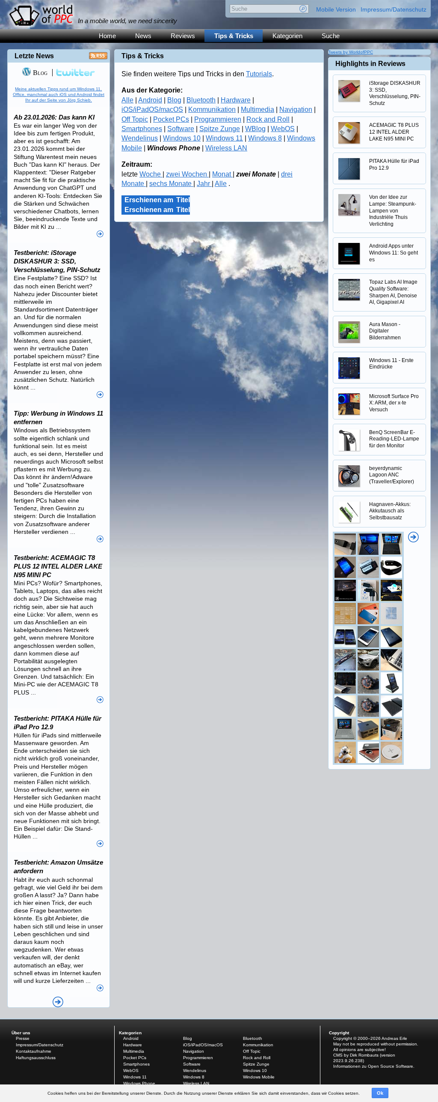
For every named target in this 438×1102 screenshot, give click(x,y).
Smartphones (141, 128)
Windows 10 (182, 138)
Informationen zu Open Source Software (373, 1066)
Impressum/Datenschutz (393, 9)
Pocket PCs (171, 119)
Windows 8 (265, 138)
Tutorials (259, 74)
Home (107, 35)
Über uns (21, 1032)
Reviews (183, 35)
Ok (380, 1093)
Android (150, 100)
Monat (222, 174)
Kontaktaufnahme (33, 1051)
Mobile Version (336, 9)
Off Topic (134, 119)
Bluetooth (201, 100)
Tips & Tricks (233, 35)
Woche (151, 174)
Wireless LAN (226, 148)
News (143, 35)
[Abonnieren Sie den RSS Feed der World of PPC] (98, 58)
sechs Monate (171, 183)
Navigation (295, 109)
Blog (174, 100)
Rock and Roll (268, 119)
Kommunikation (212, 109)
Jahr (204, 183)
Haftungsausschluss (36, 1057)
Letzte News (34, 56)
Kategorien (287, 35)
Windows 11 (224, 138)
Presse (23, 1038)
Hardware (236, 100)
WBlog (255, 128)
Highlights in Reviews (370, 63)
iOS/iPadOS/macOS (152, 109)
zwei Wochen (187, 174)
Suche (331, 35)
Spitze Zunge (219, 128)
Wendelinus (139, 138)
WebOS (283, 128)
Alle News (58, 1002)
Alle (127, 100)
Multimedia (257, 109)
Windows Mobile (259, 1077)
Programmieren (217, 119)
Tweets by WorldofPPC (350, 52)
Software (180, 128)
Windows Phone (139, 1083)
